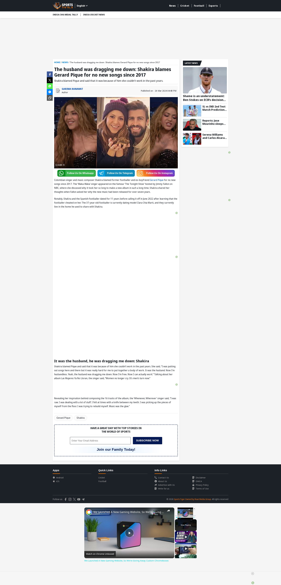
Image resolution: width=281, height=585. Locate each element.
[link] (89, 512)
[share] (168, 510)
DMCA (199, 481)
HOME (57, 62)
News (172, 5)
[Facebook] (50, 74)
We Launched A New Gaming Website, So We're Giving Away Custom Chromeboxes (128, 512)
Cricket (184, 5)
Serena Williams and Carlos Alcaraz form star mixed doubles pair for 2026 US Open (214, 136)
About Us (162, 481)
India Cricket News (94, 14)
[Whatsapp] (50, 85)
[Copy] (50, 98)
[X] (50, 79)
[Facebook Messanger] (50, 91)
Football (199, 5)
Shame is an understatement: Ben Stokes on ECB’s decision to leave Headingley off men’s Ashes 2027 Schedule (204, 98)
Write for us (163, 488)
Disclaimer (201, 477)
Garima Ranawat (72, 88)
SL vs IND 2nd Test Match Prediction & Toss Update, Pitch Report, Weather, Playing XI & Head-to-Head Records (214, 108)
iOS (57, 481)
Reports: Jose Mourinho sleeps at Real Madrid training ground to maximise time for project (214, 122)
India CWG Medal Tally (65, 14)
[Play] (186, 537)
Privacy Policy (202, 484)
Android (60, 477)
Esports (213, 5)
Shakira (81, 418)
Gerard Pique (156, 180)
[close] (252, 573)
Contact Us (163, 477)
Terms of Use (202, 488)
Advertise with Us (166, 484)
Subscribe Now (147, 440)
